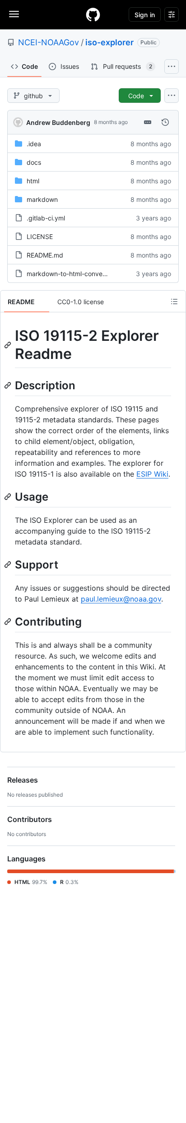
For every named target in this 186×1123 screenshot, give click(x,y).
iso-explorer (109, 42)
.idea (34, 144)
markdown (42, 199)
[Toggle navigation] (14, 14)
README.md (45, 255)
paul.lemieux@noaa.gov (121, 598)
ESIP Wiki (152, 473)
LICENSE (40, 236)
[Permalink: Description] (8, 385)
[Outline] (174, 301)
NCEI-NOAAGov (48, 42)
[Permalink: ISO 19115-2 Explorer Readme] (8, 345)
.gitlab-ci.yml (46, 218)
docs (34, 162)
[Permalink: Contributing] (8, 621)
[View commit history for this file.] (165, 122)
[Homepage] (93, 14)
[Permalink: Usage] (8, 496)
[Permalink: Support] (8, 564)
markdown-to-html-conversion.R (74, 273)
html (33, 181)
